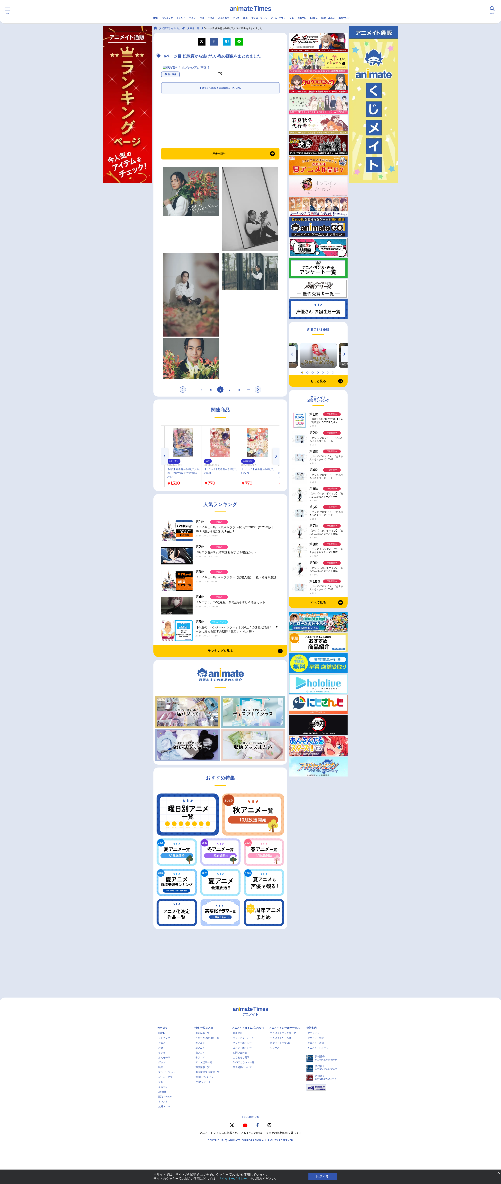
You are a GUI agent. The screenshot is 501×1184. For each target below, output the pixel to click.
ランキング (167, 18)
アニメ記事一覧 (204, 1062)
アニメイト (313, 1033)
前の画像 (172, 74)
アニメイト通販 (315, 1038)
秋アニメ (200, 1052)
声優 (202, 18)
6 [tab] (328, 371)
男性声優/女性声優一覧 (208, 1072)
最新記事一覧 (203, 1033)
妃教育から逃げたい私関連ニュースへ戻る (220, 88)
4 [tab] (318, 371)
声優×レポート (203, 1082)
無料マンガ (344, 18)
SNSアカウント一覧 (243, 1062)
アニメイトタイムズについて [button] (248, 1027)
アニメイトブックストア (283, 1033)
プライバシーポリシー (244, 1038)
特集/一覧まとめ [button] (204, 1027)
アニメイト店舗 (315, 1043)
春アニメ (200, 1043)
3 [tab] (313, 371)
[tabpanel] (318, 355)
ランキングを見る (220, 650)
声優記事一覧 (203, 1067)
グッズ (236, 18)
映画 (245, 18)
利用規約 (237, 1033)
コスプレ (302, 18)
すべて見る (318, 602)
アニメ (192, 18)
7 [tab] (333, 371)
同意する (322, 1176)
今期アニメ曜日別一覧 (207, 1038)
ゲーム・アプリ (278, 18)
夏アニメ (200, 1047)
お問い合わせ (240, 1052)
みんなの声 (223, 18)
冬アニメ (200, 1057)
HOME (155, 18)
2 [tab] (308, 371)
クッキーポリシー (242, 1043)
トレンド (181, 18)
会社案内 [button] (311, 1027)
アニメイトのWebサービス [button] (284, 1027)
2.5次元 (313, 18)
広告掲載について (242, 1067)
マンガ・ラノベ (259, 18)
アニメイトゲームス (280, 1038)
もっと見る (318, 381)
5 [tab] (323, 371)
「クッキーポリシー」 (234, 1178)
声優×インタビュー (206, 1077)
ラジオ (211, 18)
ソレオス (274, 1047)
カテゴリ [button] (162, 1027)
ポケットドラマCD (280, 1043)
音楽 (291, 18)
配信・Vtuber (328, 18)
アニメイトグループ (318, 1047)
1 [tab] (303, 371)
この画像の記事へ (217, 153)
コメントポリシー (242, 1047)
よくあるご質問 (241, 1057)
